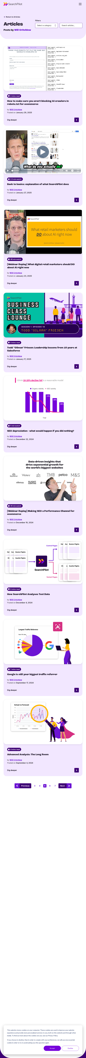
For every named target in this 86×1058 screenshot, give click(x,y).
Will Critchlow (16, 109)
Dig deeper (12, 120)
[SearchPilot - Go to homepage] (13, 4)
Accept (52, 1048)
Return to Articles (13, 17)
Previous (25, 786)
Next (62, 786)
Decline (70, 1048)
